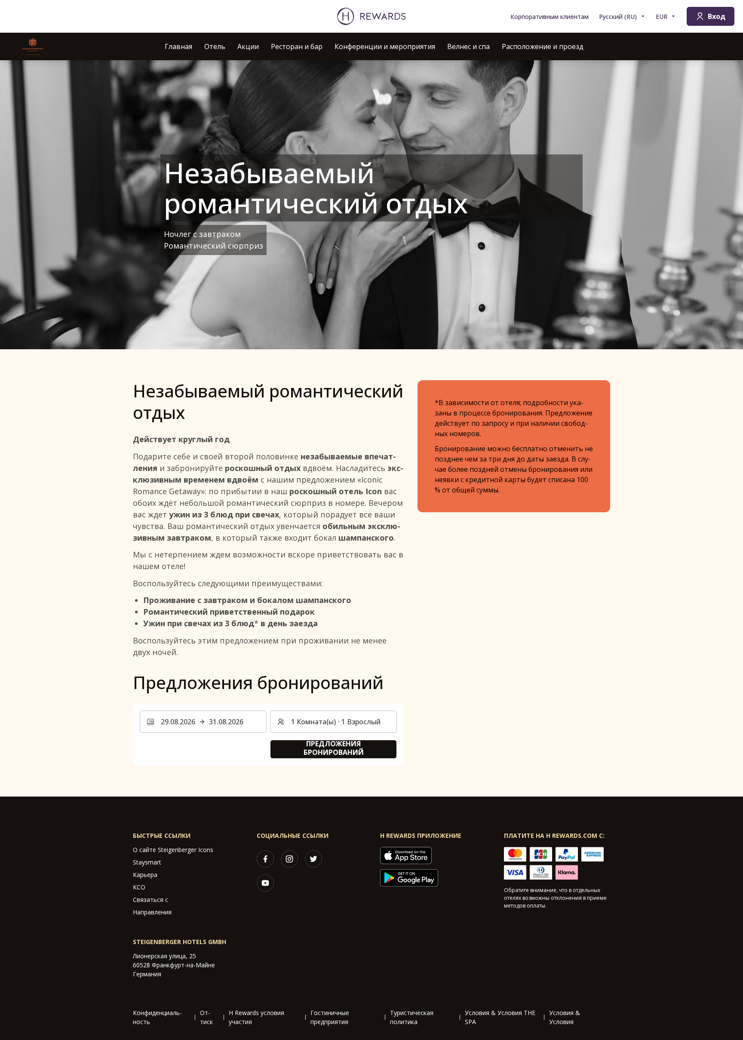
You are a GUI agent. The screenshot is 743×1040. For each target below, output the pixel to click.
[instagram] (289, 859)
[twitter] (313, 859)
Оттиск (206, 1017)
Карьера (145, 875)
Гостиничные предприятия (329, 1017)
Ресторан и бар (296, 46)
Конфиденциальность (157, 1017)
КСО (139, 887)
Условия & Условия (564, 1017)
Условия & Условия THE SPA (500, 1017)
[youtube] (265, 883)
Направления (152, 912)
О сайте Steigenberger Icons (173, 850)
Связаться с (150, 899)
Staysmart (147, 862)
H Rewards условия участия (256, 1017)
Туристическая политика (411, 1017)
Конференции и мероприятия (385, 46)
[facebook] (265, 859)
